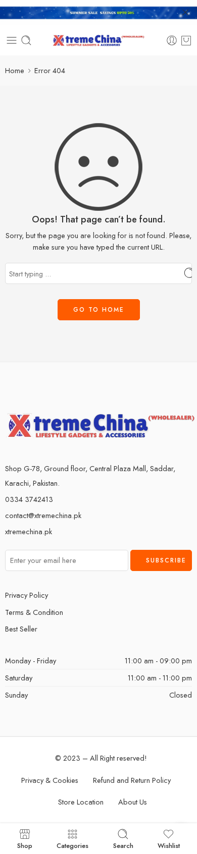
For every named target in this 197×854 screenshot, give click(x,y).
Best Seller (21, 628)
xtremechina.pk (28, 531)
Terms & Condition (34, 612)
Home (14, 70)
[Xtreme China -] (99, 40)
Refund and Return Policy (132, 780)
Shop (24, 845)
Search (123, 845)
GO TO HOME (98, 309)
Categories (72, 845)
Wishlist (169, 845)
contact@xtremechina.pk (43, 515)
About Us (132, 801)
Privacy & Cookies (49, 780)
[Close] (185, 13)
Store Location (81, 801)
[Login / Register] (172, 40)
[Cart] (186, 40)
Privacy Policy (26, 595)
